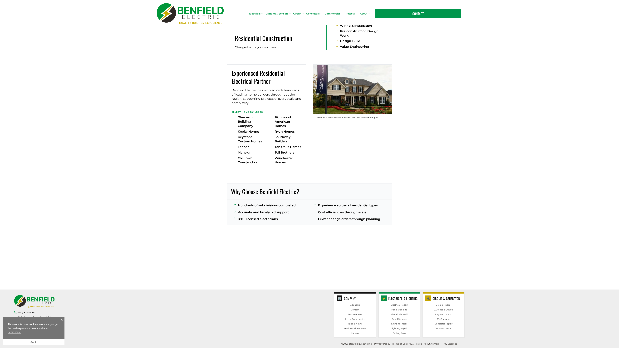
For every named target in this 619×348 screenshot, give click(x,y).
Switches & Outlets (443, 309)
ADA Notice (415, 343)
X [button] (62, 320)
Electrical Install (399, 314)
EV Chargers (443, 319)
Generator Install (443, 328)
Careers (355, 333)
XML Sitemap (431, 343)
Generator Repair (443, 323)
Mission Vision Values (355, 328)
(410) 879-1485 (25, 312)
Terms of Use (399, 343)
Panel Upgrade (399, 309)
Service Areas (355, 314)
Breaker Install (443, 305)
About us (355, 305)
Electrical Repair (399, 305)
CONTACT (418, 13)
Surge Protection (443, 314)
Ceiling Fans (399, 333)
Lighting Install (399, 323)
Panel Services (399, 319)
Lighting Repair (399, 328)
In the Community (355, 319)
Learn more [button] (14, 332)
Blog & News (355, 323)
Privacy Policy (382, 343)
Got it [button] (33, 342)
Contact (355, 309)
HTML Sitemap (449, 343)
